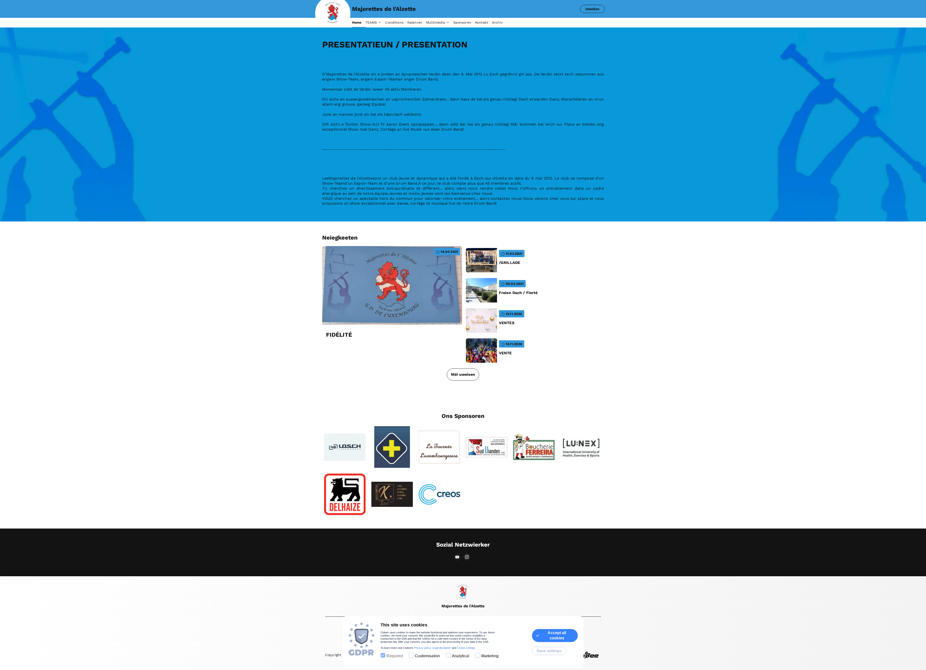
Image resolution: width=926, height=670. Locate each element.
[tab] (359, 22)
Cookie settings (466, 647)
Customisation (427, 656)
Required (395, 656)
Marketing (489, 656)
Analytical (460, 656)
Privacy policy (422, 647)
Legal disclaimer (441, 647)
